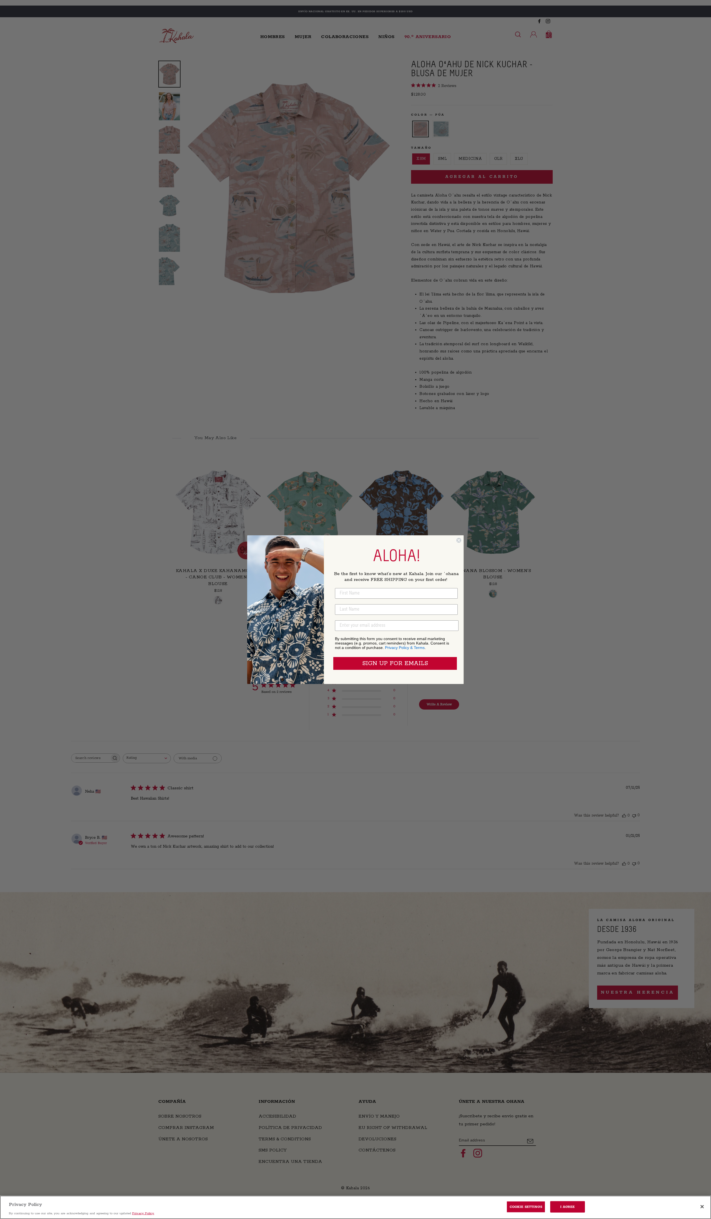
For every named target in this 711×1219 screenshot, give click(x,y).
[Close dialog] (459, 540)
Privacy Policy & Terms (405, 647)
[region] (355, 1207)
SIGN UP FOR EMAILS (395, 663)
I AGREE (567, 1207)
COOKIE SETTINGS (526, 1207)
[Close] (702, 1206)
